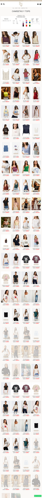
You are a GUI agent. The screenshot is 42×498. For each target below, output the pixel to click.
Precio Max (37, 20)
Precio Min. (33, 20)
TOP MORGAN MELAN (15, 174)
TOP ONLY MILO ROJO (36, 63)
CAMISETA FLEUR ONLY (26, 266)
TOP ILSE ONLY (16, 266)
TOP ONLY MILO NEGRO (16, 63)
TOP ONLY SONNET (26, 137)
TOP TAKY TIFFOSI (6, 63)
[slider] (32, 23)
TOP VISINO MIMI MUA (26, 119)
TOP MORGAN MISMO (26, 174)
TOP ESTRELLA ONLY (5, 211)
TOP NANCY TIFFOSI (6, 248)
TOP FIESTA (16, 359)
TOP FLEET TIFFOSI (26, 100)
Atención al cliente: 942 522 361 (36, 0)
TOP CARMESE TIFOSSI (36, 137)
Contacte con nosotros (26, 0)
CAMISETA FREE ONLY (36, 248)
